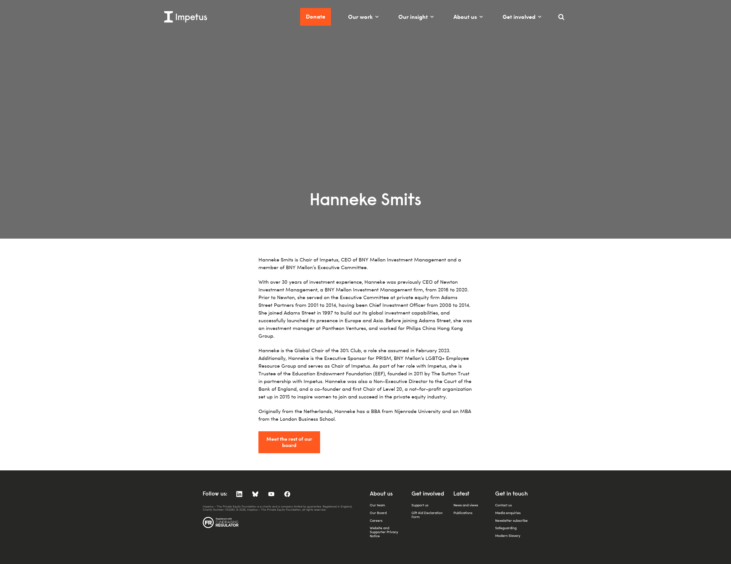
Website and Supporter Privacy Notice (384, 532)
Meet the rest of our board (289, 442)
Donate (315, 16)
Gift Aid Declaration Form (427, 515)
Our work (360, 16)
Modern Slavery (507, 535)
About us (465, 16)
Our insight (413, 16)
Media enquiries (508, 513)
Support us (419, 505)
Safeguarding (506, 528)
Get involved (519, 16)
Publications (462, 513)
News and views (465, 505)
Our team (377, 505)
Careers (376, 520)
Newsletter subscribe (511, 520)
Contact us (503, 505)
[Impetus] (185, 17)
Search (564, 19)
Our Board (378, 513)
